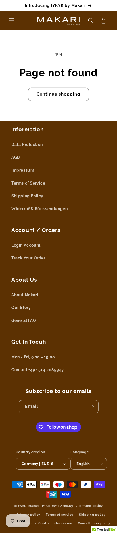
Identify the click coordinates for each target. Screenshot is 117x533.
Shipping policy (92, 515)
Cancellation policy (94, 523)
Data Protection (27, 144)
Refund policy (91, 506)
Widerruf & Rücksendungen (39, 208)
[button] (11, 20)
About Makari (24, 295)
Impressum (22, 170)
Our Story (21, 307)
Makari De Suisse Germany (50, 506)
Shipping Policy (27, 196)
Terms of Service (28, 183)
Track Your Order (28, 258)
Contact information (55, 523)
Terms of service (60, 515)
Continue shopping (58, 94)
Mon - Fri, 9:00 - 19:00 (33, 357)
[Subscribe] (92, 406)
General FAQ (23, 320)
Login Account (26, 245)
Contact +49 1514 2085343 (37, 369)
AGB (15, 157)
